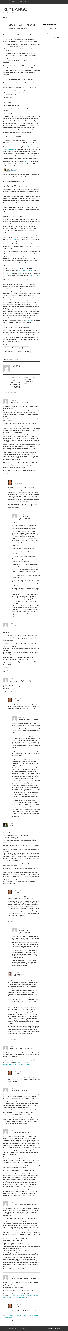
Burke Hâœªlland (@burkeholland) (23, 1204)
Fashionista (52, 1328)
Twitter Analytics (32, 147)
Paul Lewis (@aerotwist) (19, 1132)
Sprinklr (15, 239)
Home (6, 1)
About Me (14, 1)
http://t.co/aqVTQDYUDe (26, 271)
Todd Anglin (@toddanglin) (20, 402)
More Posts (17, 369)
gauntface (14, 826)
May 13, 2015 (34, 275)
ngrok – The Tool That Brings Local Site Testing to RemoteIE (14, 385)
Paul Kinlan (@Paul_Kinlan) (20, 681)
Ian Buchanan (19, 975)
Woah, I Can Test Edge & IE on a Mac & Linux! (29, 381)
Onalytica (30, 320)
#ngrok (10, 268)
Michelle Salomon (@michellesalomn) (24, 1278)
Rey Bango (15, 9)
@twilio (20, 273)
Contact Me (23, 1)
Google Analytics (8, 149)
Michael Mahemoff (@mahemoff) (22, 1049)
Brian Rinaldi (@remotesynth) (21, 1091)
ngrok (26, 161)
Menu (5, 18)
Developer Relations (11, 359)
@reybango (9, 273)
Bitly (16, 149)
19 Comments (30, 31)
